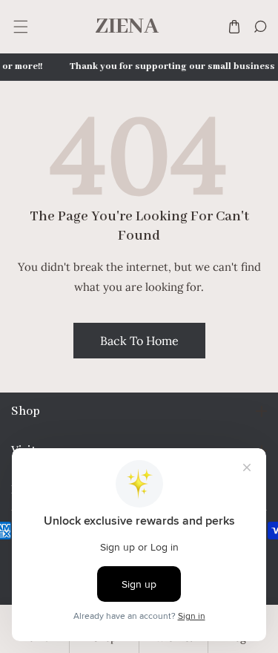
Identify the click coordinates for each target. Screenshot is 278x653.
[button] (19, 27)
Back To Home (139, 340)
